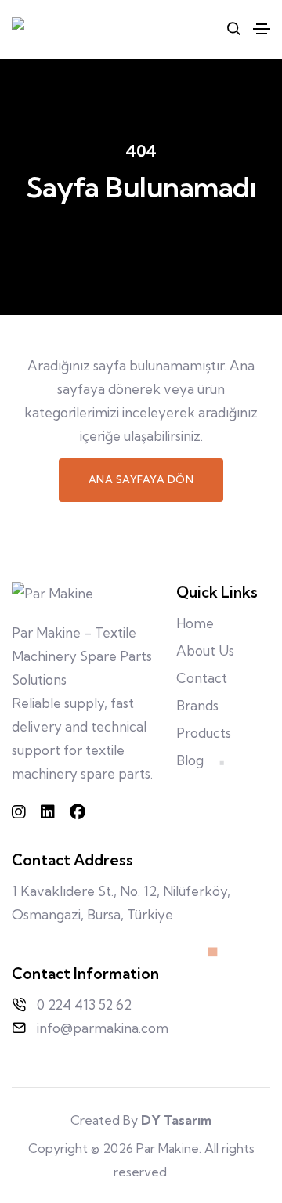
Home (195, 623)
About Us (205, 650)
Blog (190, 760)
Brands (197, 705)
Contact (201, 678)
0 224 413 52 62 (84, 1004)
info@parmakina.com (102, 1028)
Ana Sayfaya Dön (141, 479)
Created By (141, 1120)
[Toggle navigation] (261, 28)
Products (203, 732)
